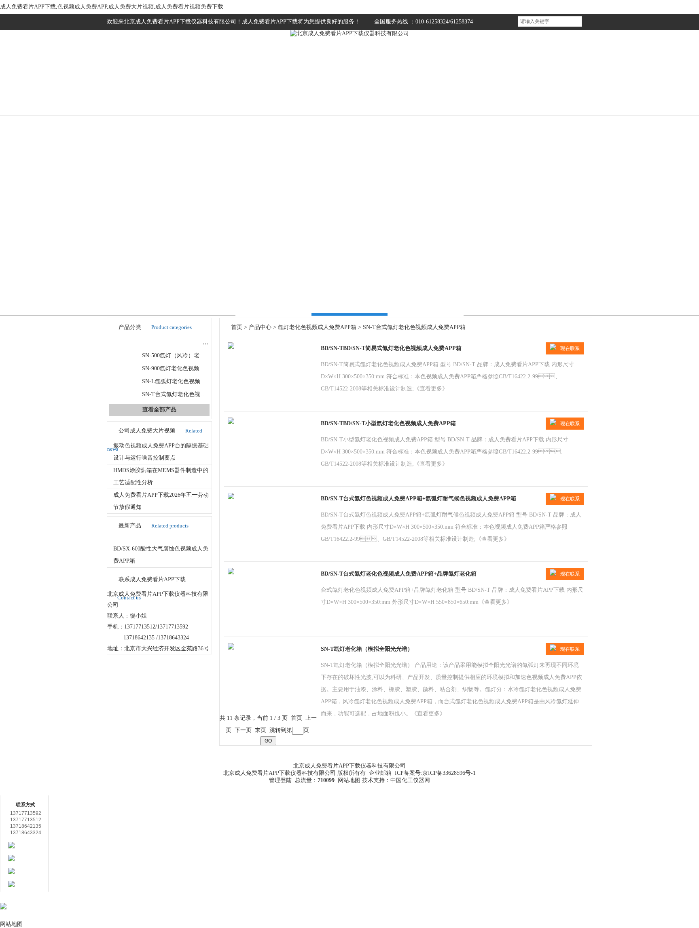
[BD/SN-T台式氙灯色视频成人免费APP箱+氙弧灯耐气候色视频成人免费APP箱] (231, 497)
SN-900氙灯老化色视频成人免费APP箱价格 (196, 368)
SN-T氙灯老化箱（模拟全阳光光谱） (367, 649)
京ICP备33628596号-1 (449, 773)
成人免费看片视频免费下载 (512, 762)
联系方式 (562, 91)
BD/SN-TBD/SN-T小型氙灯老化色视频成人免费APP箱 (388, 423)
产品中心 (260, 327)
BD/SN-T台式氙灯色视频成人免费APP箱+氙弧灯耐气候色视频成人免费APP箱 (418, 499)
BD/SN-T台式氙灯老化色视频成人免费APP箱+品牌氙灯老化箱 (399, 574)
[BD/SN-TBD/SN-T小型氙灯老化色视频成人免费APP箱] (231, 422)
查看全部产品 (159, 410)
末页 (260, 730)
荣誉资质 (440, 91)
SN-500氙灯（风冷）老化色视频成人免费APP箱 (201, 355)
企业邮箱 (380, 773)
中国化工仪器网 (410, 780)
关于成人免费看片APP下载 (187, 762)
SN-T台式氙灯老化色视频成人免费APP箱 (193, 394)
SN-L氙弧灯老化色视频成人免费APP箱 (190, 381)
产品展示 (258, 91)
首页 (137, 91)
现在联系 (570, 348)
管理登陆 (280, 780)
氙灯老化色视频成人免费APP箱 (172, 343)
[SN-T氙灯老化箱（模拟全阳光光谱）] (231, 648)
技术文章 (380, 91)
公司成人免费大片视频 (319, 91)
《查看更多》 (431, 389)
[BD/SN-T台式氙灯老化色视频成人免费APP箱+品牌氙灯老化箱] (231, 572)
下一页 (243, 730)
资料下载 (403, 754)
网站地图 (349, 780)
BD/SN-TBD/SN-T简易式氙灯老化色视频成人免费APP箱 (391, 348)
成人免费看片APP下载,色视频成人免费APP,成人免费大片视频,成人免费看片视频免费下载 (111, 7)
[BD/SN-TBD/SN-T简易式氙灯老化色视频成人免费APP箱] (231, 347)
